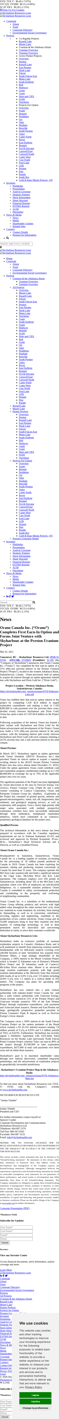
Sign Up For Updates (13, 10)
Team (15, 27)
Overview (24, 58)
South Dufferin (26, 82)
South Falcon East (28, 76)
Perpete (22, 168)
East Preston (25, 67)
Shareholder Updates (23, 223)
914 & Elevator (26, 148)
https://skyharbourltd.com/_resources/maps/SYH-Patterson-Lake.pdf (29, 693)
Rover (22, 139)
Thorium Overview (28, 53)
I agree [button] (35, 1395)
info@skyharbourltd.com (19, 1137)
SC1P (50, 660)
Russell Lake (25, 41)
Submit (4, 1242)
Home (9, 258)
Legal (3, 1374)
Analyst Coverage (22, 191)
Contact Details (20, 232)
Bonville (23, 128)
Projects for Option (9, 1310)
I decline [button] (35, 1401)
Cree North (24, 160)
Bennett (23, 113)
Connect (10, 229)
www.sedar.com (8, 1203)
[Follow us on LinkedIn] (7, 596)
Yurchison (24, 102)
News (15, 217)
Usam (22, 93)
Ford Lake (24, 162)
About (16, 24)
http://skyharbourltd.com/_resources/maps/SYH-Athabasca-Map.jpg (29, 1077)
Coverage (5, 1356)
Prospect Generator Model (26, 538)
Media (16, 220)
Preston (22, 61)
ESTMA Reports (21, 206)
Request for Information (24, 235)
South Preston (26, 131)
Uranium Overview (28, 50)
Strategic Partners (21, 194)
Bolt (21, 84)
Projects (10, 35)
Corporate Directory (23, 30)
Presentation (19, 188)
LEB (21, 165)
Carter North (25, 136)
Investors (10, 183)
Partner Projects (20, 411)
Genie (22, 90)
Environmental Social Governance (30, 32)
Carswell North (26, 154)
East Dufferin (25, 142)
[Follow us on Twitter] (12, 596)
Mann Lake (24, 79)
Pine (21, 171)
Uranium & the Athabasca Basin (29, 278)
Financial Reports (21, 203)
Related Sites (19, 226)
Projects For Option (22, 460)
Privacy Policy (33, 1387)
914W (22, 99)
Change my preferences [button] (35, 1408)
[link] (33, 1387)
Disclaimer (18, 212)
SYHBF (20, 660)
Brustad (23, 145)
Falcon (22, 73)
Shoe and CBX (26, 96)
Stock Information (22, 197)
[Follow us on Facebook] (10, 596)
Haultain (23, 125)
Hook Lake (24, 70)
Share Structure (20, 200)
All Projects (18, 287)
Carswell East (26, 151)
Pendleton (24, 116)
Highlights (18, 186)
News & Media (14, 215)
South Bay (24, 177)
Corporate (11, 21)
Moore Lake (25, 44)
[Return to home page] (15, 14)
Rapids (22, 174)
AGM (16, 209)
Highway (23, 87)
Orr (20, 119)
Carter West (25, 157)
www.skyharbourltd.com (14, 1089)
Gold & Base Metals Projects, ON (36, 180)
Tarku (22, 134)
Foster (22, 110)
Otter (21, 122)
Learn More (6, 1270)
